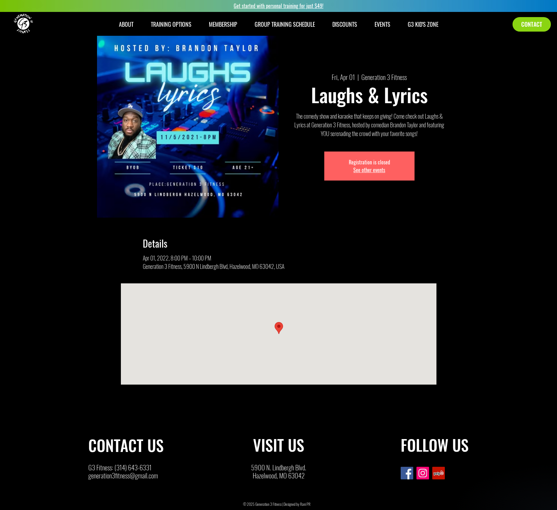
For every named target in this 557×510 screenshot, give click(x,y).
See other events (369, 170)
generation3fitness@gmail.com (123, 475)
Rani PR (305, 504)
